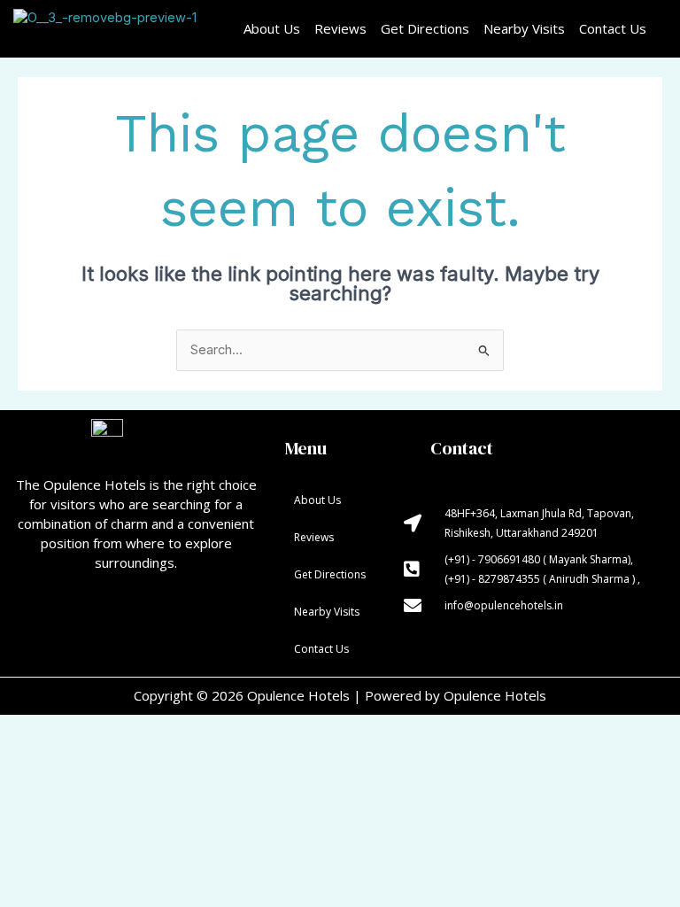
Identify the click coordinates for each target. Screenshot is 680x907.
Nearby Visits (524, 28)
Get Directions (425, 28)
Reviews (340, 28)
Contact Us (612, 28)
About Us (271, 28)
